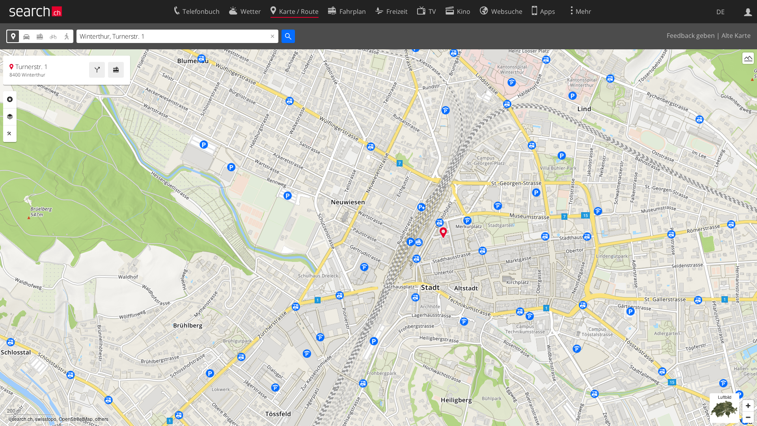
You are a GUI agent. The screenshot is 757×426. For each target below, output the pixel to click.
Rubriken (10, 99)
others (101, 418)
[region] (378, 237)
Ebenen (10, 116)
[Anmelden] (748, 11)
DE (720, 11)
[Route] (97, 70)
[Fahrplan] (116, 70)
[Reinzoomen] (748, 405)
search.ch (22, 418)
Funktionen (10, 133)
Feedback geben (691, 35)
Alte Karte (736, 35)
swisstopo (45, 418)
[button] (443, 232)
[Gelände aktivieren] (748, 58)
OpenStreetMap (76, 418)
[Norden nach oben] (748, 72)
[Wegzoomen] (748, 417)
